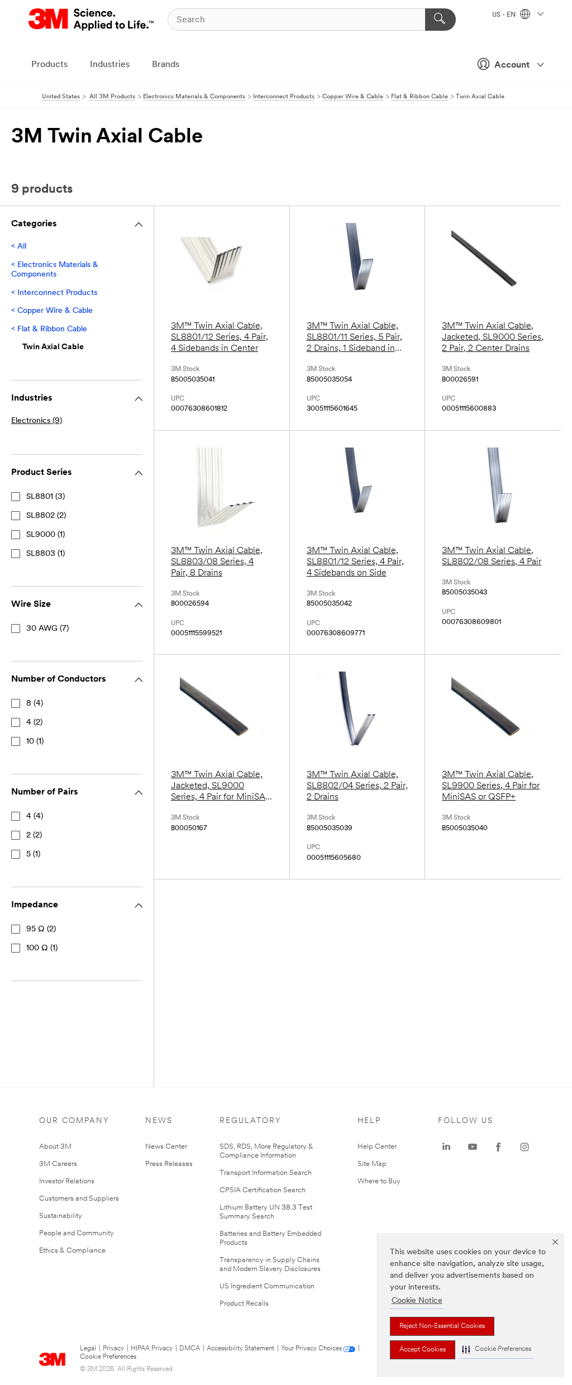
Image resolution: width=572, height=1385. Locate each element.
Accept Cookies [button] (422, 1349)
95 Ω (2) (41, 929)
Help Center (377, 1146)
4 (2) (34, 722)
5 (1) (33, 854)
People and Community (76, 1233)
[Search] (440, 19)
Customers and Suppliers (79, 1198)
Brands (165, 64)
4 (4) (34, 816)
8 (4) (34, 703)
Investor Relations (66, 1181)
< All (18, 246)
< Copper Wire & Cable (52, 311)
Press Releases (169, 1164)
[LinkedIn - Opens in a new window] (446, 1147)
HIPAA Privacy (152, 1348)
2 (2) (34, 835)
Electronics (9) (36, 421)
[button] (496, 1349)
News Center (166, 1146)
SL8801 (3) (45, 497)
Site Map (372, 1164)
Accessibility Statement (240, 1348)
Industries (110, 64)
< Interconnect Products (54, 293)
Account (512, 65)
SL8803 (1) (45, 554)
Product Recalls (244, 1303)
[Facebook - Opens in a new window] (498, 1147)
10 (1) (35, 741)
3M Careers (58, 1164)
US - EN (504, 15)
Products (49, 64)
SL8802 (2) (46, 516)
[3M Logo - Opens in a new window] (91, 19)
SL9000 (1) (45, 535)
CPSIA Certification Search (263, 1190)
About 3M (55, 1146)
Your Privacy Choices (311, 1348)
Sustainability (60, 1216)
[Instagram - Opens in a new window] (524, 1147)
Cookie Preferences (108, 1357)
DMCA (189, 1348)
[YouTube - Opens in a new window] (472, 1147)
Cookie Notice (417, 1301)
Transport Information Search (266, 1173)
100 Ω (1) (42, 948)
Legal (88, 1348)
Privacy (113, 1348)
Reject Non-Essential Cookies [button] (442, 1326)
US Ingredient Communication (267, 1286)
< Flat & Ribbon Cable (49, 329)
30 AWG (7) (47, 629)
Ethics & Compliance (72, 1250)
